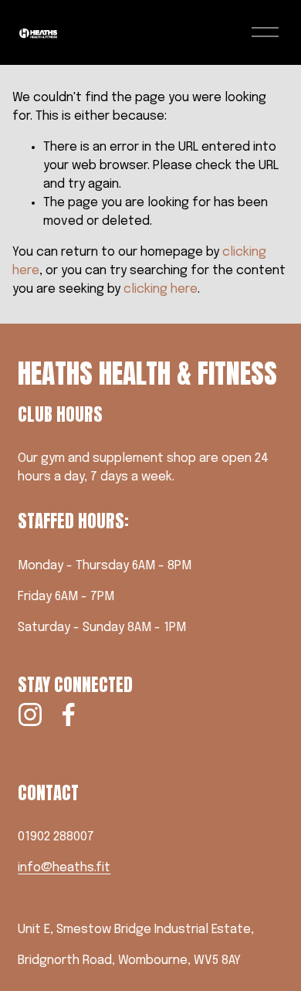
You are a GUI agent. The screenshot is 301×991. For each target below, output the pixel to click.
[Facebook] (68, 714)
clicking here (160, 289)
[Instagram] (30, 714)
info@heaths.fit (64, 867)
